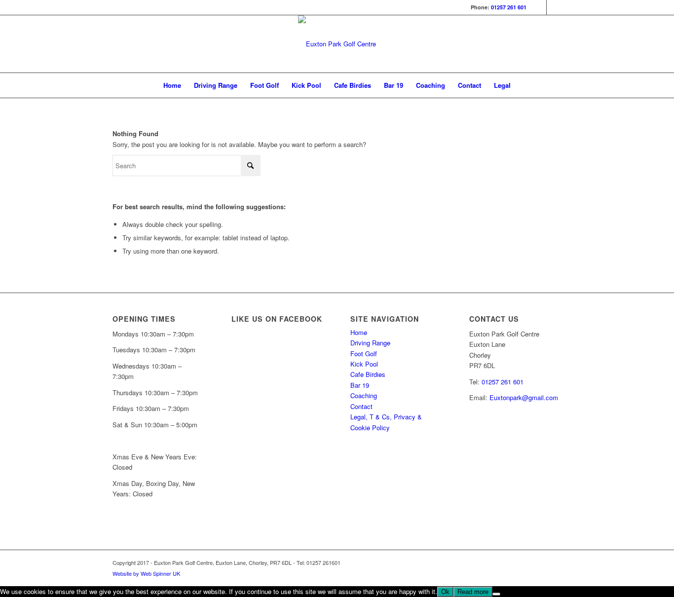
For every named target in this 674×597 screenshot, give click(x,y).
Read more (472, 592)
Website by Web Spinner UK (146, 573)
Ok (445, 592)
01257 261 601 (508, 7)
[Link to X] (554, 7)
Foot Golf (363, 353)
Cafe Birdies (367, 374)
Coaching (363, 395)
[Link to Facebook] (539, 7)
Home (358, 332)
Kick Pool (364, 364)
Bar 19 (359, 385)
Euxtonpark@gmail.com (523, 397)
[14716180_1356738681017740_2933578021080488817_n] (337, 44)
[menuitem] (172, 85)
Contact (361, 406)
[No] (496, 594)
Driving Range (370, 342)
